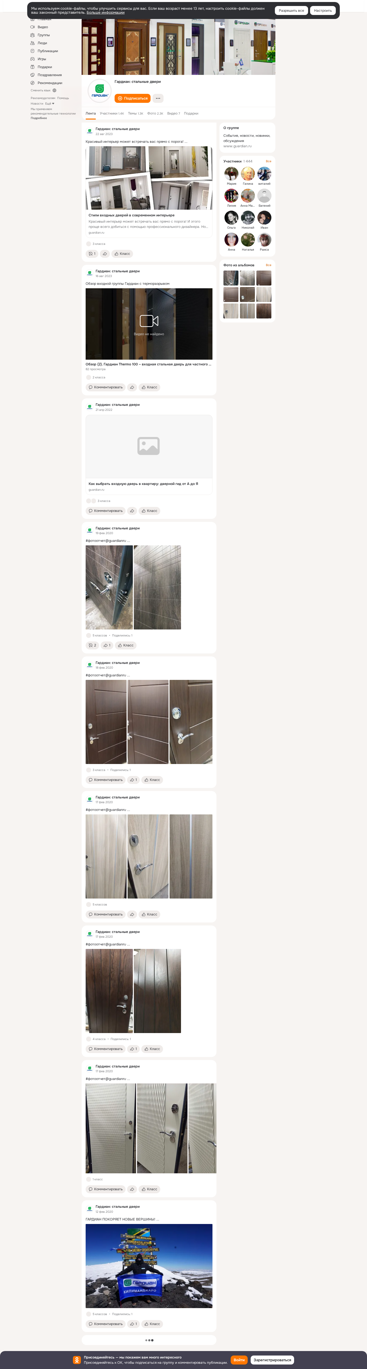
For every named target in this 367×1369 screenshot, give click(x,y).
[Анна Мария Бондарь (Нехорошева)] (248, 196)
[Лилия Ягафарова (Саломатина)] (231, 196)
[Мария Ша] (231, 174)
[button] (133, 98)
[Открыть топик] (149, 141)
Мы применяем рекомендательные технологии (53, 113)
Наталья (248, 250)
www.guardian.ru (237, 146)
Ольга (231, 228)
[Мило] (94, 501)
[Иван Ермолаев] (264, 218)
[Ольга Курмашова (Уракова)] (231, 218)
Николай (248, 228)
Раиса (264, 250)
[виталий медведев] (264, 174)
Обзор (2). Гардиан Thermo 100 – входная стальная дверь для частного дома (149, 364)
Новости (37, 104)
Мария (231, 184)
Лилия (231, 206)
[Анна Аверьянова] (231, 240)
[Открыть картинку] (111, 1128)
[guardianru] (90, 131)
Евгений (264, 206)
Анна (231, 250)
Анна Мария (249, 206)
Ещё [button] (48, 104)
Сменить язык (40, 90)
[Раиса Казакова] (264, 240)
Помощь (63, 98)
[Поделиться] (105, 254)
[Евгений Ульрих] (264, 196)
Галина (248, 184)
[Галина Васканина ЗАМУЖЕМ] (248, 174)
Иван (264, 228)
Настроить (323, 10)
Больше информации (106, 12)
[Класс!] (89, 244)
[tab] (91, 113)
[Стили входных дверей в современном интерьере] (149, 192)
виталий (264, 184)
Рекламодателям (43, 98)
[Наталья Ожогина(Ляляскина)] (248, 240)
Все (268, 161)
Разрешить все (291, 10)
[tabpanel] (149, 727)
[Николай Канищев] (248, 218)
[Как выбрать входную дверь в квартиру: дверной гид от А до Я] (149, 455)
